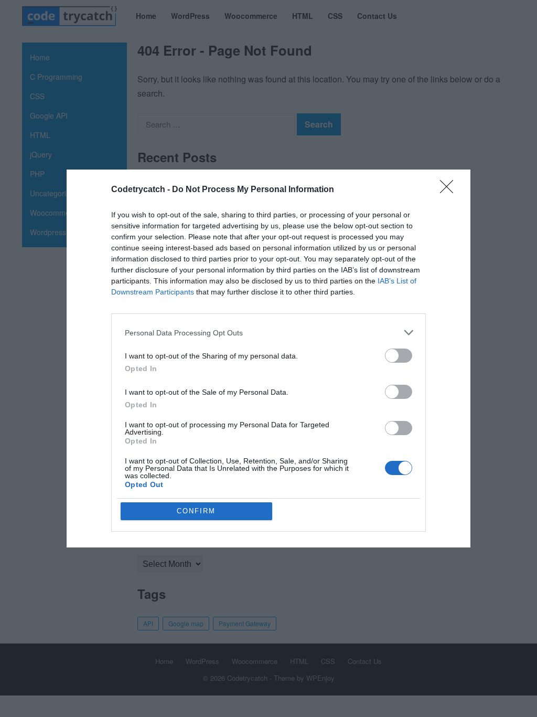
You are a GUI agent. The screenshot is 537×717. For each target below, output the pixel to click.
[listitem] (268, 332)
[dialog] (268, 358)
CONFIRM (196, 511)
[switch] (398, 356)
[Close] (450, 190)
